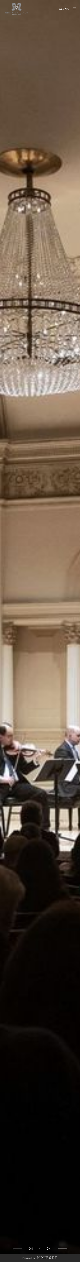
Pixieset (47, 1258)
